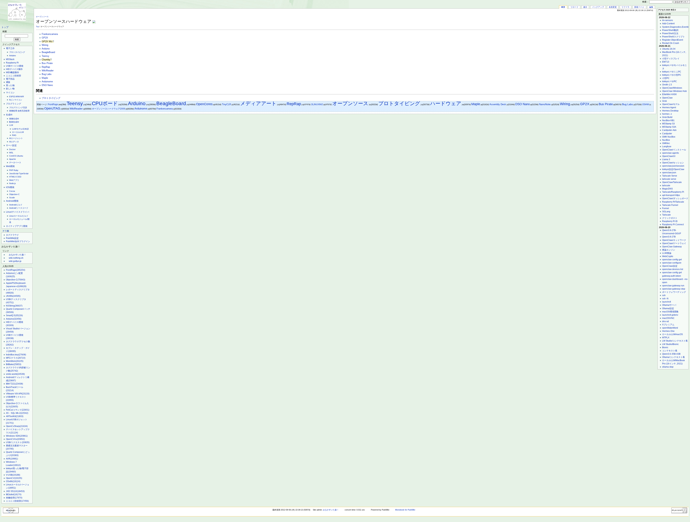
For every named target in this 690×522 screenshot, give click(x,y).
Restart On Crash (670, 43)
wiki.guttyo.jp (15, 261)
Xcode (12, 197)
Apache (12, 159)
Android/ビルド (15, 205)
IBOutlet (13, 494)
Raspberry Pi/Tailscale (673, 202)
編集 (651, 7)
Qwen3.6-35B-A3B (671, 354)
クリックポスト (669, 218)
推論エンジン (668, 250)
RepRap (46, 67)
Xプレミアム (668, 324)
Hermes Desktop (670, 110)
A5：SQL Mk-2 (17, 413)
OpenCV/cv (15, 439)
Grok (664, 101)
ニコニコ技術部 (13, 75)
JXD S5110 (15, 491)
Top (37, 27)
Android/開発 (12, 201)
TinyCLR (226, 104)
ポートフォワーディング (674, 292)
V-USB (13, 475)
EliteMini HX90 (669, 94)
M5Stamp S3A (669, 127)
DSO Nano (47, 85)
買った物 (10, 85)
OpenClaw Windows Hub (674, 91)
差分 (585, 7)
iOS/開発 (10, 187)
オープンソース (42, 17)
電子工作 (10, 48)
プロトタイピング (17, 52)
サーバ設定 (11, 145)
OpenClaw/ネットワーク (674, 240)
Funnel (665, 208)
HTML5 (12, 177)
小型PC (666, 78)
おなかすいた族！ (17, 254)
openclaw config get (672, 259)
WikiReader (48, 70)
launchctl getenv (670, 315)
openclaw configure (671, 263)
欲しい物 (10, 88)
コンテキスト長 (669, 350)
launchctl (666, 302)
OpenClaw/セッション (673, 162)
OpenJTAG (52, 108)
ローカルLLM (18, 132)
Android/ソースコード (18, 208)
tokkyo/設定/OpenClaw (673, 169)
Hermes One (668, 331)
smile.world (15, 374)
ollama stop (667, 367)
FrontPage (15, 270)
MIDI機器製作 (12, 72)
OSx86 (13, 481)
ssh (664, 295)
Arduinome (47, 81)
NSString (14, 305)
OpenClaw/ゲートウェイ (674, 243)
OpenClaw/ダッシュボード (675, 198)
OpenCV (14, 478)
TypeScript (23, 173)
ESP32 (12, 96)
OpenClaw (667, 98)
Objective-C (14, 194)
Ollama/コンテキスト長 (673, 357)
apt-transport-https (671, 195)
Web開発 (10, 166)
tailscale (666, 185)
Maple (45, 78)
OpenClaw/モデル (671, 104)
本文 (563, 7)
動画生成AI (14, 122)
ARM (17, 96)
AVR (22, 96)
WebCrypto (667, 256)
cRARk (13, 296)
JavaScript (14, 173)
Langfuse (666, 146)
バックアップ (598, 7)
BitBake (13, 364)
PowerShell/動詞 (670, 30)
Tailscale (666, 215)
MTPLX (665, 337)
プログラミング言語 (18, 107)
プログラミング (13, 103)
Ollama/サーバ (669, 305)
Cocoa (12, 191)
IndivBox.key (16, 354)
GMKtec (666, 143)
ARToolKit (14, 416)
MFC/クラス (15, 358)
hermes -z (667, 114)
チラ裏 (6, 231)
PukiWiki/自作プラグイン (18, 241)
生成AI (9, 114)
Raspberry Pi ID (670, 221)
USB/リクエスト (17, 442)
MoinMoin (14, 361)
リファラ (625, 7)
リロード (574, 7)
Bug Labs (47, 74)
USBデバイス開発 (14, 66)
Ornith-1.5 (667, 84)
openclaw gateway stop (673, 289)
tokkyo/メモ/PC (669, 81)
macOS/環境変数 (670, 311)
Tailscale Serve (669, 176)
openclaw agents (670, 153)
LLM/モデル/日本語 (20, 129)
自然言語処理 (23, 111)
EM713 (665, 62)
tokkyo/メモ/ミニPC (671, 71)
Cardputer (667, 133)
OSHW (645, 104)
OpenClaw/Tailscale (672, 182)
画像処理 (13, 111)
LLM (11, 125)
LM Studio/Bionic (670, 344)
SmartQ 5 (14, 315)
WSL (11, 153)
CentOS (12, 156)
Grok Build (667, 117)
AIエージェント (16, 138)
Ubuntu (20, 156)
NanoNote (545, 104)
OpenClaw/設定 (669, 266)
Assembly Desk (497, 104)
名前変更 (613, 7)
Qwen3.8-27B (669, 236)
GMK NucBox (668, 137)
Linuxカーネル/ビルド (18, 216)
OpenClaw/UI (668, 156)
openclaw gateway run (673, 285)
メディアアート (258, 103)
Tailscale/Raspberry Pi (673, 192)
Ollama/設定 (668, 308)
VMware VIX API (17, 393)
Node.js (12, 183)
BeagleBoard (48, 52)
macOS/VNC (668, 318)
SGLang (666, 211)
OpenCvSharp (17, 426)
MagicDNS (667, 188)
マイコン (10, 92)
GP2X (45, 37)
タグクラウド (12, 235)
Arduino (12, 55)
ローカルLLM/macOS (672, 334)
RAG (14, 135)
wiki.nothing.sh (16, 258)
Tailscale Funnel (670, 205)
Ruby (16, 170)
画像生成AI (14, 119)
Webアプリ (14, 180)
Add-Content (668, 23)
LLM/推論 (666, 253)
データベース (15, 162)
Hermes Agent (669, 107)
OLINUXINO (317, 104)
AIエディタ (14, 142)
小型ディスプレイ (670, 58)
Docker (12, 149)
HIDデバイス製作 (14, 69)
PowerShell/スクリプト (673, 36)
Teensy (45, 56)
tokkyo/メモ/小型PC (671, 75)
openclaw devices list (672, 269)
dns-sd (665, 321)
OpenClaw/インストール (674, 149)
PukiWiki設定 (12, 238)
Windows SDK (17, 436)
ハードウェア (445, 103)
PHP (11, 170)
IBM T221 (14, 384)
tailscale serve (669, 179)
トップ (4, 27)
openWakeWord (670, 328)
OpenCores (204, 104)
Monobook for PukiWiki (405, 510)
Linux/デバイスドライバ (17, 212)
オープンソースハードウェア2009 (108, 108)
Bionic (665, 347)
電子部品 (10, 79)
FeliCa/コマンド (17, 410)
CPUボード (105, 103)
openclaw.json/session (673, 166)
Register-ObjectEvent (672, 40)
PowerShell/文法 (670, 33)
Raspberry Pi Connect (673, 224)
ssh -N (665, 298)
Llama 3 (666, 159)
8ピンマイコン (15, 100)
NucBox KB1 (668, 120)
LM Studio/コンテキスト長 (675, 341)
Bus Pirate (47, 63)
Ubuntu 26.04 (668, 49)
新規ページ (639, 7)
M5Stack (10, 59)
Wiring (45, 45)
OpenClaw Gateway (672, 246)
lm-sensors (667, 20)
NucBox (666, 140)
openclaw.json (669, 172)
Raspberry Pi (12, 62)
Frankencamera (50, 34)
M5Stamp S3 (668, 123)
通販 (8, 82)
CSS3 (18, 177)
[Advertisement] (612, 19)
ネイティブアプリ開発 (16, 226)
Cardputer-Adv (669, 130)
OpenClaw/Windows (672, 88)
